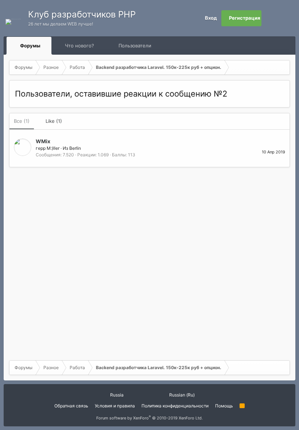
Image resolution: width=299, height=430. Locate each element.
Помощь (224, 405)
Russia (116, 395)
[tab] (50, 121)
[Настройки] (269, 18)
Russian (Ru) (181, 395)
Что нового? (79, 45)
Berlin (75, 148)
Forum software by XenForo (149, 418)
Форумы (30, 45)
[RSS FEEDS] (174, 46)
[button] (47, 45)
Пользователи (135, 45)
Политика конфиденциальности (175, 405)
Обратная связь (71, 405)
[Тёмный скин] (285, 18)
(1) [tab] (22, 121)
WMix (43, 141)
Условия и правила (115, 405)
